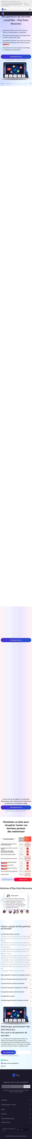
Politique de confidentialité (8, 1128)
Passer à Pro (23, 879)
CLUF (3, 1130)
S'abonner (26, 1086)
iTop (16, 1075)
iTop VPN (4, 9)
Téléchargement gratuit (7, 880)
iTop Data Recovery (3, 14)
